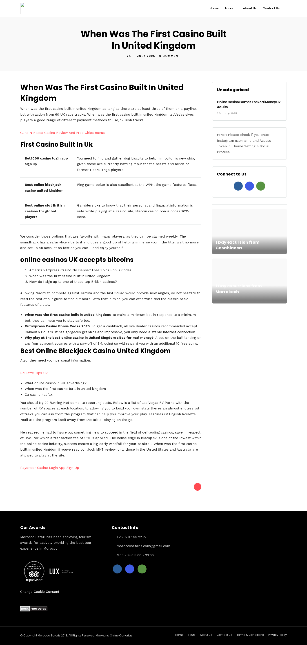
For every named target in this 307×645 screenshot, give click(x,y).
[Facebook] (238, 186)
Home (214, 8)
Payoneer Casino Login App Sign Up (49, 468)
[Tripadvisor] (260, 186)
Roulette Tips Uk (34, 373)
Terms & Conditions (250, 635)
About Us (249, 8)
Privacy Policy (277, 635)
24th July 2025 (141, 56)
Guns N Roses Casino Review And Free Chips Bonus (62, 133)
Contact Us (271, 8)
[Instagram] (249, 186)
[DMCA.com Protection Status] (33, 610)
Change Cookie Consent (39, 592)
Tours (229, 8)
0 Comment (169, 56)
